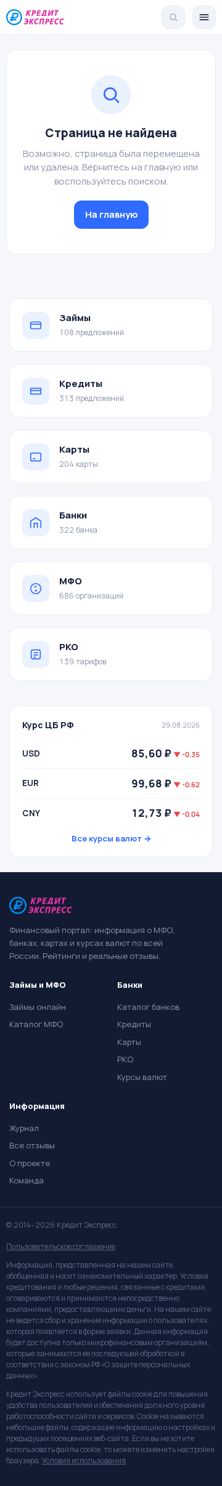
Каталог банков (148, 1006)
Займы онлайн (37, 1006)
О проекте (29, 1163)
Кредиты (134, 1024)
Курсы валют (142, 1077)
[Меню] (204, 17)
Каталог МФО (36, 1024)
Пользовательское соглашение (60, 1246)
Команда (26, 1180)
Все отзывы (32, 1145)
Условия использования (84, 1460)
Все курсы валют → (111, 838)
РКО (125, 1059)
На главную (111, 214)
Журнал (24, 1128)
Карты (129, 1041)
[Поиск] (173, 17)
